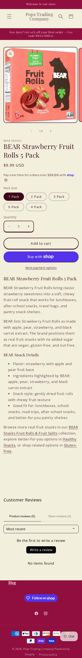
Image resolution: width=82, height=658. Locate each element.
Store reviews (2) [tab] (59, 516)
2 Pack (36, 196)
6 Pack (13, 207)
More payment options (41, 268)
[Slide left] (31, 131)
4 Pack (36, 207)
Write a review (41, 550)
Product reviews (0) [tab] (22, 516)
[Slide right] (50, 131)
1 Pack (13, 196)
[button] (9, 16)
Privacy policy (48, 654)
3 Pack (59, 196)
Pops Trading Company (38, 649)
